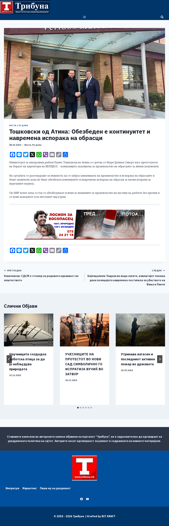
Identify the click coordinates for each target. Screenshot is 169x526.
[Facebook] (81, 499)
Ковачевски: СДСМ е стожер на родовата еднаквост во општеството (41, 275)
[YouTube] (87, 499)
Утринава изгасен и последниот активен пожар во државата (138, 359)
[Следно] (159, 359)
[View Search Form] (162, 17)
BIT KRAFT (108, 516)
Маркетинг (29, 488)
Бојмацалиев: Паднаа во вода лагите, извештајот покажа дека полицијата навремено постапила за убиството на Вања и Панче (126, 277)
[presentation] (28, 329)
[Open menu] (85, 17)
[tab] (78, 407)
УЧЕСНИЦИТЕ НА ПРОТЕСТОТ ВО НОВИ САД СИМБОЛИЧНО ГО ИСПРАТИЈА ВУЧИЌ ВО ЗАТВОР (84, 364)
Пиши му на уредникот (55, 488)
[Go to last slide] (9, 359)
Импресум (12, 488)
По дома (23, 125)
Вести (12, 125)
